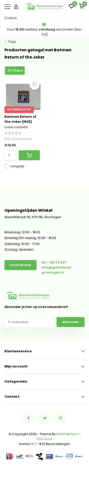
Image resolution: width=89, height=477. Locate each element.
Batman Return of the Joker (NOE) (20, 119)
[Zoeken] (82, 18)
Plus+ (73, 434)
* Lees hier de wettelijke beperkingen (30, 331)
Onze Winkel (20, 265)
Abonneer (70, 322)
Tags (12, 41)
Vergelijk (17, 166)
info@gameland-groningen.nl (57, 270)
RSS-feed (44, 439)
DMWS (61, 434)
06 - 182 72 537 (54, 262)
